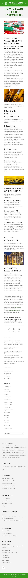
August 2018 (7, 412)
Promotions (7, 376)
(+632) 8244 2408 (6, 552)
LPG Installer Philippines (7, 533)
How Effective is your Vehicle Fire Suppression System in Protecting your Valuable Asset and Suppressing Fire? (14, 342)
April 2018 (6, 423)
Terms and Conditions (7, 503)
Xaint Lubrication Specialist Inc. (9, 485)
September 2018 (8, 410)
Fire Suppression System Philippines (10, 536)
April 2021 (6, 389)
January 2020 (7, 392)
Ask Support (4, 506)
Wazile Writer (7, 48)
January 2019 (7, 399)
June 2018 (6, 418)
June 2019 (6, 394)
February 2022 (7, 386)
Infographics (7, 373)
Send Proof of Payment (7, 501)
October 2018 (7, 407)
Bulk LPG (3, 514)
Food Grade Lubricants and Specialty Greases (12, 520)
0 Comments (15, 48)
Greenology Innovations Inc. (8, 483)
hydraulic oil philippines (14, 319)
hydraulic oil (11, 317)
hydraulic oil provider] (10, 321)
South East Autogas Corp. (7, 478)
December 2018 (8, 402)
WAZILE (14, 576)
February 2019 (7, 397)
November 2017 (8, 428)
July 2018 (6, 415)
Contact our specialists (14, 310)
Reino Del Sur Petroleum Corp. (8, 488)
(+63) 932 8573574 (6, 557)
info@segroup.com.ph (7, 562)
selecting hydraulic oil (16, 322)
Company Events (8, 371)
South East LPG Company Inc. (8, 480)
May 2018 (6, 420)
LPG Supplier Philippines (7, 530)
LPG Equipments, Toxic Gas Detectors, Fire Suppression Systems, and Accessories (14, 517)
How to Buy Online (6, 498)
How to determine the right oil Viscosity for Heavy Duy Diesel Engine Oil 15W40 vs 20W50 (13, 357)
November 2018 (8, 405)
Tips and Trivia (18, 46)
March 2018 (7, 425)
